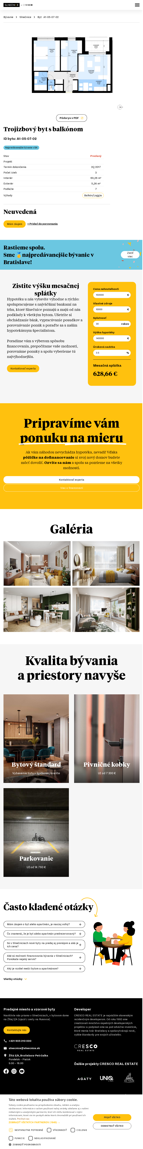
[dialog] (71, 1121)
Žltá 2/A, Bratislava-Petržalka (28, 1055)
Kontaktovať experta (23, 368)
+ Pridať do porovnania (42, 223)
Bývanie (8, 17)
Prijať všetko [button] (112, 1117)
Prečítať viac (23, 1118)
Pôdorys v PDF (69, 118)
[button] (49, 1122)
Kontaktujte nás (16, 1030)
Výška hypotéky (104, 332)
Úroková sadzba (104, 347)
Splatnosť (99, 318)
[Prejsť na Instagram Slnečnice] (14, 1071)
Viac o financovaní (71, 488)
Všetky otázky (12, 979)
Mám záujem (14, 224)
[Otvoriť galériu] (71, 69)
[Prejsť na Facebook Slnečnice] (6, 1071)
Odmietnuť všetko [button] (112, 1125)
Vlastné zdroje (102, 303)
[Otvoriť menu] (137, 5)
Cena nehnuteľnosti (106, 289)
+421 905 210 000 (20, 1041)
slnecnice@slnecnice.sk (24, 1048)
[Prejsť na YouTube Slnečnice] (21, 1071)
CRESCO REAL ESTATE (88, 1015)
